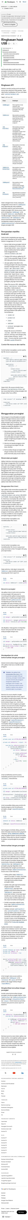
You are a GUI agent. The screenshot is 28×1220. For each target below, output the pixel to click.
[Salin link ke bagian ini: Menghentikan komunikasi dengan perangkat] (10, 990)
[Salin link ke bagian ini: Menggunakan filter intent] (19, 486)
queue (13, 980)
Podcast (3, 1096)
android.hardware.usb (12, 94)
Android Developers (5, 31)
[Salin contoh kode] (26, 356)
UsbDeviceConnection (5, 168)
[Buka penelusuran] (17, 2)
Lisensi (7, 1208)
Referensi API (4, 1164)
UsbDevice (6, 115)
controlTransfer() (13, 911)
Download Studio (5, 1166)
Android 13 (4, 1147)
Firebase (3, 1198)
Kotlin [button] (4, 578)
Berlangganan (23, 1212)
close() (6, 1001)
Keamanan (4, 1086)
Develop (4, 6)
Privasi (2, 1112)
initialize (5, 980)
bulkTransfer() (19, 909)
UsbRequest (6, 182)
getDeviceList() (16, 600)
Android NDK (4, 1169)
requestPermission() (17, 720)
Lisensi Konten (18, 1062)
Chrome (3, 1195)
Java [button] (11, 578)
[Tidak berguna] (20, 36)
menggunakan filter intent (12, 674)
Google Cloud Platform (7, 1200)
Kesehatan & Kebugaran (7, 1107)
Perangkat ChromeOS (6, 1126)
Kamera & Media (5, 1110)
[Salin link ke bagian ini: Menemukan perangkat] (19, 458)
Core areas (13, 6)
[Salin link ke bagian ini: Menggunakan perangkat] (25, 414)
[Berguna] (18, 36)
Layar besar (4, 1121)
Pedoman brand (15, 1208)
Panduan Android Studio (7, 1159)
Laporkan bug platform (6, 1175)
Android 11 (3, 1152)
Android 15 (4, 1143)
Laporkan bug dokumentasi (8, 1178)
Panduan (13, 32)
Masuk (24, 2)
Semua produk (5, 1203)
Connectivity (8, 8)
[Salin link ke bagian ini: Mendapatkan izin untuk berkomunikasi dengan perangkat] (2, 660)
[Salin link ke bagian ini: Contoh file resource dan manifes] (2, 347)
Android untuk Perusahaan (7, 1083)
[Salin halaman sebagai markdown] (13, 43)
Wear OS (3, 1124)
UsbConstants (5, 193)
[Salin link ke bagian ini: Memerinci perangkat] (16, 589)
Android (3, 1081)
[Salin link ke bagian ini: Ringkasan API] (15, 85)
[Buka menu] (2, 2)
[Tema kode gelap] (24, 356)
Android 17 (4, 1138)
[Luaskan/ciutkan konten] (12, 48)
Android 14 (4, 1145)
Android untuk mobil (6, 1129)
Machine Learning (5, 1105)
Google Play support (6, 1180)
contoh (12, 340)
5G (2, 1115)
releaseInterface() (18, 999)
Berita (2, 1091)
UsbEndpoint (5, 145)
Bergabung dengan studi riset (8, 1183)
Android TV (4, 1131)
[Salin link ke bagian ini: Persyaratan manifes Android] (10, 234)
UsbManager (6, 105)
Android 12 (4, 1150)
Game (2, 1102)
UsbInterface (5, 127)
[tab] (4, 578)
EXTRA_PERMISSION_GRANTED (16, 833)
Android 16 (4, 1140)
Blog (2, 1093)
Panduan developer (6, 1161)
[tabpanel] (14, 582)
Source (3, 1088)
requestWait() (6, 983)
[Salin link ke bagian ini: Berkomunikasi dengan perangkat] (2, 848)
